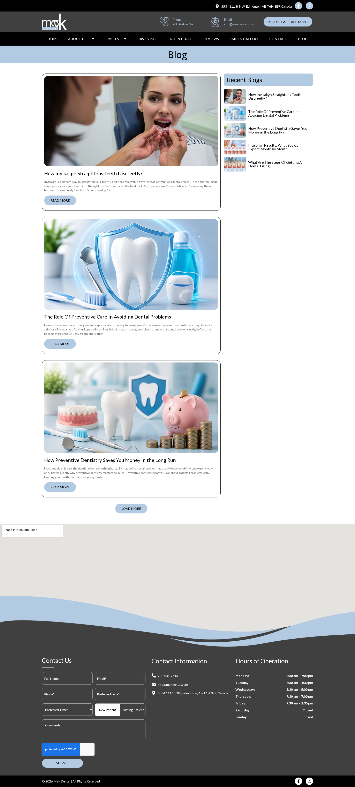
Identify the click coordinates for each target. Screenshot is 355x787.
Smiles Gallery (244, 39)
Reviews (211, 39)
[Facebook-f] (298, 5)
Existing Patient (133, 710)
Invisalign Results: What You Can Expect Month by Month (274, 147)
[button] (131, 508)
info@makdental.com (239, 24)
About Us (77, 39)
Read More (60, 200)
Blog (303, 39)
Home (53, 39)
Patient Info (180, 39)
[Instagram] (309, 5)
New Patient (107, 710)
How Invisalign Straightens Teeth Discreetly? (93, 173)
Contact (278, 39)
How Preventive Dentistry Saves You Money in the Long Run (110, 460)
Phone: (177, 19)
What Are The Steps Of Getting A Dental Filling (275, 164)
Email (228, 19)
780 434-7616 (183, 24)
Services (111, 39)
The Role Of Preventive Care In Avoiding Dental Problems (107, 317)
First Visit (147, 39)
